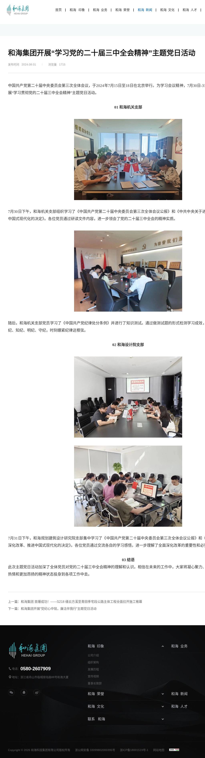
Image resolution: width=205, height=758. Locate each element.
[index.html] (36, 692)
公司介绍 (93, 655)
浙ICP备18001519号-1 (134, 750)
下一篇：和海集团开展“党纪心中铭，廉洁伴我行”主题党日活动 (52, 608)
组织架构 (93, 662)
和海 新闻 (145, 10)
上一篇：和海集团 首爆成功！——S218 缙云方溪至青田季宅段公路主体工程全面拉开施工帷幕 (75, 601)
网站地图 (158, 750)
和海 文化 (167, 10)
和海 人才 (190, 10)
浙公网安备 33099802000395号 (95, 750)
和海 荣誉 (122, 10)
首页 (58, 10)
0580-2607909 (35, 668)
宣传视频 (93, 676)
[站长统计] (174, 750)
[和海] (18, 10)
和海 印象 (77, 10)
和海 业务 (100, 10)
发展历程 (93, 669)
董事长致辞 (95, 683)
